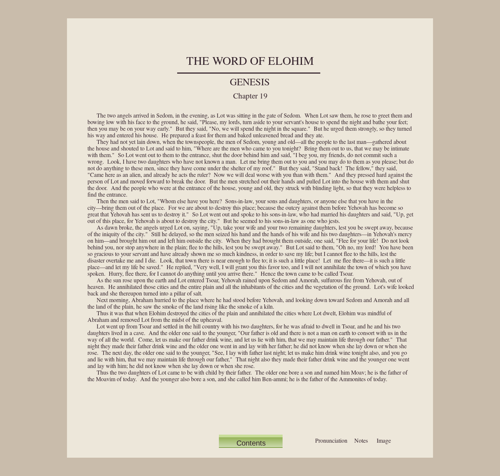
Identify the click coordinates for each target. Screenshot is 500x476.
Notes (361, 440)
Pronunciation (331, 440)
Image (384, 440)
